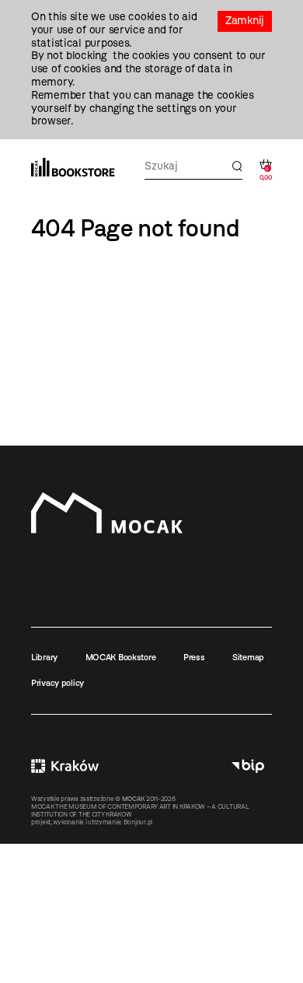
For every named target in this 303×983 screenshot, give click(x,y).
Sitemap (248, 657)
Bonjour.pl (138, 822)
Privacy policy (57, 682)
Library (44, 657)
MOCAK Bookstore (120, 657)
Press (194, 657)
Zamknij (244, 20)
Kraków (65, 765)
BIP (248, 765)
